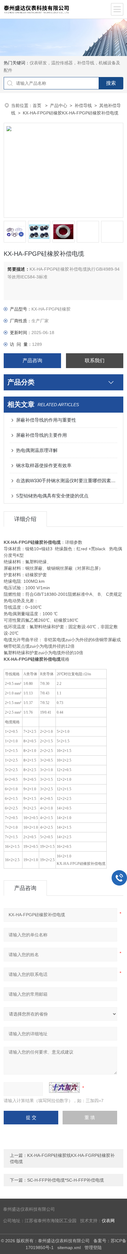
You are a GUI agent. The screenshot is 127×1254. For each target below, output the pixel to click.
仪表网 (108, 1220)
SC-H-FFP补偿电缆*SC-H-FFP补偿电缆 (65, 1180)
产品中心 (58, 105)
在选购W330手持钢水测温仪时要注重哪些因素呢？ (66, 480)
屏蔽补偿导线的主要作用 (41, 435)
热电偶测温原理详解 (37, 450)
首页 (38, 105)
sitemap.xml (69, 1247)
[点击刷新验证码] (64, 1087)
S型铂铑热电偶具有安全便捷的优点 (52, 495)
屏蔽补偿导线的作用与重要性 (46, 420)
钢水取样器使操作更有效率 (44, 465)
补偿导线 (83, 105)
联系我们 (94, 360)
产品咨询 (32, 360)
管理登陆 (93, 1247)
